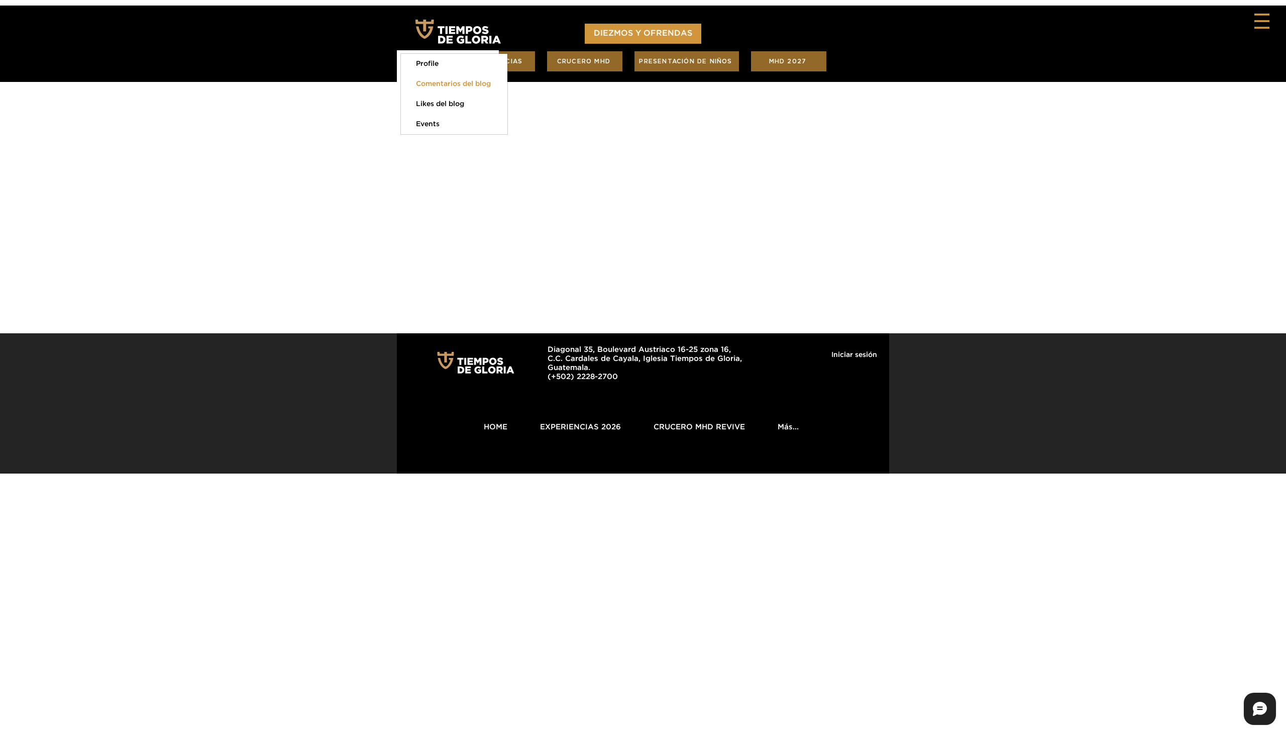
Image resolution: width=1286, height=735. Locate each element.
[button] (1261, 21)
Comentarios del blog (453, 84)
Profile (427, 64)
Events (428, 124)
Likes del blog (440, 104)
